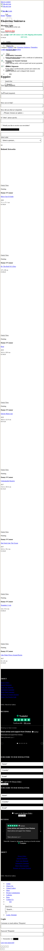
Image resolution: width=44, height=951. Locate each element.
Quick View (5, 185)
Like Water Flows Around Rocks (11, 655)
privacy (3, 779)
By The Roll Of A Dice (8, 266)
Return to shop (10, 31)
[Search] (6, 904)
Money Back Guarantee (7, 692)
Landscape (4, 49)
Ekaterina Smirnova (23, 47)
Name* (3, 761)
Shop (8, 54)
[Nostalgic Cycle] (16, 592)
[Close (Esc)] (8, 947)
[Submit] (6, 912)
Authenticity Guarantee (7, 690)
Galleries (9, 895)
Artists (8, 42)
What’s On (9, 46)
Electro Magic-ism (7, 414)
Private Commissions (13, 893)
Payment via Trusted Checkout (10, 694)
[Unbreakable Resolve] (16, 467)
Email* (3, 773)
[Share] (6, 947)
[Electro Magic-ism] (16, 400)
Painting (10, 47)
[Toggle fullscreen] (4, 947)
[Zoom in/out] (1, 947)
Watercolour (17, 49)
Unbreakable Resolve (8, 481)
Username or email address (13, 923)
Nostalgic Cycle (6, 605)
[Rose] (16, 333)
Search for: (8, 81)
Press (8, 897)
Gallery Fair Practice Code (8, 697)
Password (7, 931)
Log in (15, 939)
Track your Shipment (7, 687)
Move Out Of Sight (7, 196)
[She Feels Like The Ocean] (16, 530)
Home (3, 15)
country (3, 767)
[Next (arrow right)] (4, 949)
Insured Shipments (6, 685)
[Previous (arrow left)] (1, 949)
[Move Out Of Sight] (16, 183)
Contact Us (10, 899)
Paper (10, 49)
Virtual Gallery (11, 888)
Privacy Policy (5, 682)
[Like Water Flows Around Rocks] (16, 641)
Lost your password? (7, 943)
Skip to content (6, 2)
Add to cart (13, 43)
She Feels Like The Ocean (9, 543)
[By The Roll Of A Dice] (16, 253)
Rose (2, 346)
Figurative (34, 47)
